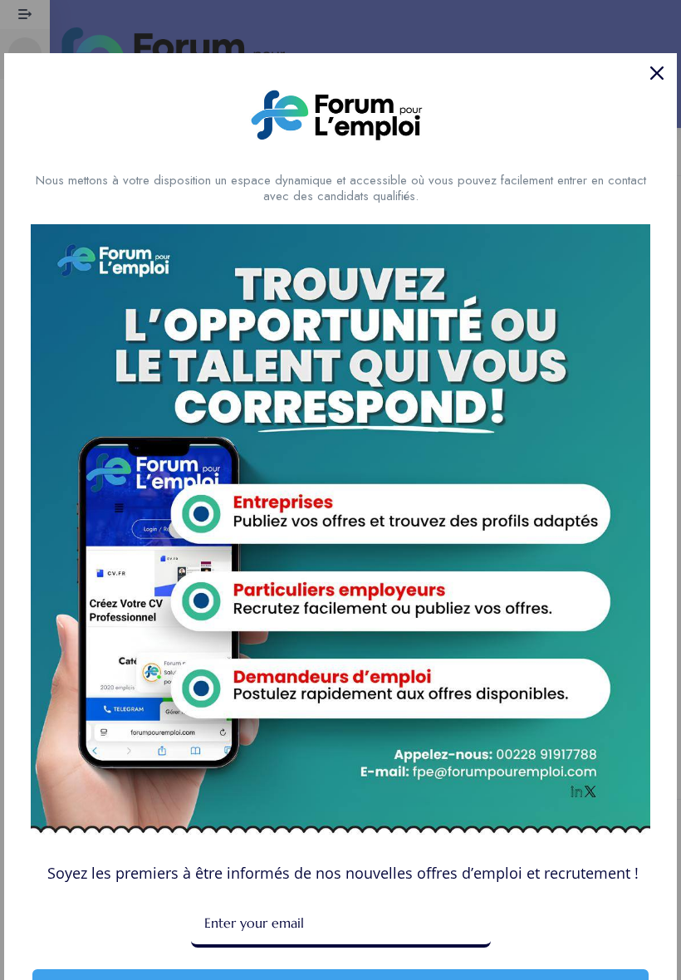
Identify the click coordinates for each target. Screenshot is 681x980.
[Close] (657, 73)
